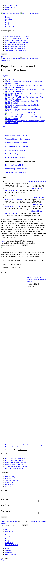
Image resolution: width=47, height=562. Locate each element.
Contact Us (9, 483)
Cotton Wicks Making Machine (16, 40)
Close (3, 126)
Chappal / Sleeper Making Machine (17, 38)
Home (3, 241)
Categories (4, 76)
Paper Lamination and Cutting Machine (20, 161)
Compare (8, 552)
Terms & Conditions (12, 481)
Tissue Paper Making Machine (15, 50)
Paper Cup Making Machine (15, 46)
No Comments (22, 450)
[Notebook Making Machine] (16, 181)
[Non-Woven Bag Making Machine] (18, 188)
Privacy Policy (10, 477)
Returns (8, 479)
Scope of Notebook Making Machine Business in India (36, 279)
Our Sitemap (9, 486)
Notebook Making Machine (36, 181)
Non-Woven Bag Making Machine (17, 42)
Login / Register (10, 554)
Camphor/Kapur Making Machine (17, 36)
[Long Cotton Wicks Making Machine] (19, 204)
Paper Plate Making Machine (15, 48)
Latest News (9, 484)
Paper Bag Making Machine (15, 154)
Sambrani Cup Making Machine (16, 169)
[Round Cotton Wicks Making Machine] (19, 197)
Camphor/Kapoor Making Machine (17, 464)
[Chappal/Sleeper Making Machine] (18, 211)
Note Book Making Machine (15, 44)
